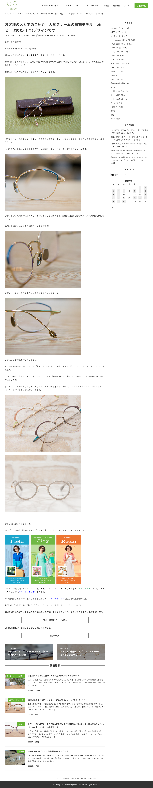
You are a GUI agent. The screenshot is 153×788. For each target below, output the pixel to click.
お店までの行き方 (117, 79)
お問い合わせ (74, 778)
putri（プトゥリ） (118, 55)
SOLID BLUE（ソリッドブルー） (123, 44)
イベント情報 (116, 118)
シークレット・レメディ (120, 36)
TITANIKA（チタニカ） (119, 48)
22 (140, 198)
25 (119, 201)
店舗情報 (66, 778)
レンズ (113, 87)
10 (113, 194)
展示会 (113, 111)
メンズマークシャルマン (120, 63)
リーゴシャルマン (117, 67)
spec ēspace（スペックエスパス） (124, 40)
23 (145, 198)
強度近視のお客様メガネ (120, 83)
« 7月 (113, 208)
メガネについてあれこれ (120, 91)
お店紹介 (74, 35)
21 (135, 198)
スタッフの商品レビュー (120, 99)
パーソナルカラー (117, 103)
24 (113, 201)
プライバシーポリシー (88, 778)
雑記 (112, 115)
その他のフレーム (117, 71)
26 (124, 201)
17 (113, 198)
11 (119, 194)
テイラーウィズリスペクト (120, 52)
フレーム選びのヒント (119, 95)
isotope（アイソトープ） (120, 28)
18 (119, 198)
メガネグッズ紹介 (117, 107)
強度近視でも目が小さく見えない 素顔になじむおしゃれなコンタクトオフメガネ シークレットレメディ (129, 160)
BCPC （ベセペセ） (118, 60)
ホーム (59, 778)
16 (145, 194)
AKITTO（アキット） (58, 35)
